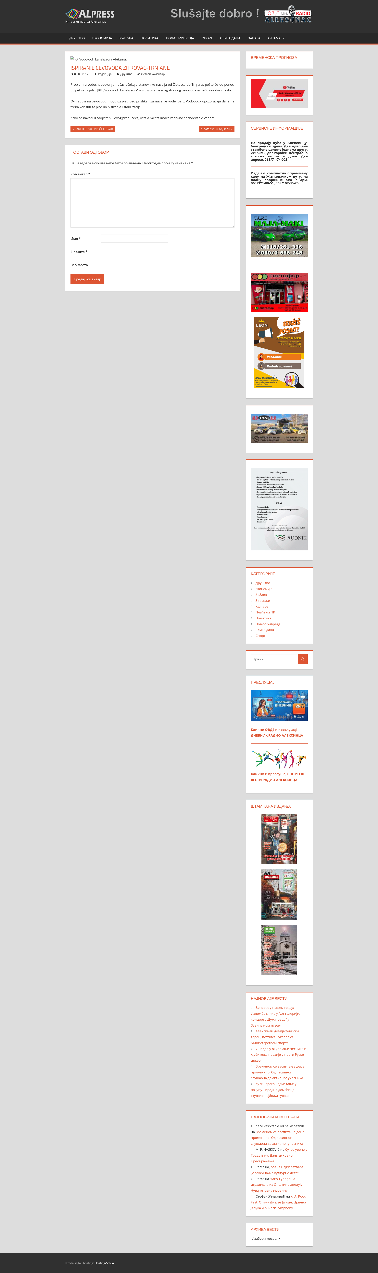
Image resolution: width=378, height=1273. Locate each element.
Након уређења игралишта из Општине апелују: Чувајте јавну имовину (277, 1184)
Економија (102, 38)
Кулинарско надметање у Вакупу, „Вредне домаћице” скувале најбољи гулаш (273, 1090)
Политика (149, 38)
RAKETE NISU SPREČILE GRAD (93, 129)
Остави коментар (153, 74)
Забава (254, 38)
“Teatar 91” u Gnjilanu (215, 129)
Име (75, 238)
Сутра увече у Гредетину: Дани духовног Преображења (279, 1155)
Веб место (79, 265)
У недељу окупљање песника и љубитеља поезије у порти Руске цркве (278, 1054)
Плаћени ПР (265, 612)
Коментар (80, 174)
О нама (274, 38)
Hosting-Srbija (104, 1263)
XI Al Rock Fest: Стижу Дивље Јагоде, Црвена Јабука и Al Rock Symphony (278, 1202)
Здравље (263, 600)
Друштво (77, 38)
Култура (126, 38)
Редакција (105, 74)
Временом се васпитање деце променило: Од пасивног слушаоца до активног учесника (277, 1072)
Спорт (207, 38)
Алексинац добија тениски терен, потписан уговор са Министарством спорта (275, 1037)
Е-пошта (78, 251)
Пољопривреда (180, 38)
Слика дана (230, 38)
